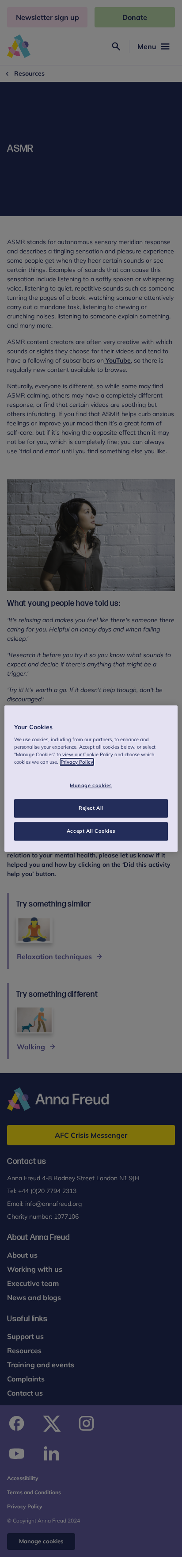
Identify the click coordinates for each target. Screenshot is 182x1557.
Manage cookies (91, 786)
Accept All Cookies (91, 831)
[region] (90, 778)
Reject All (91, 808)
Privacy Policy (77, 762)
